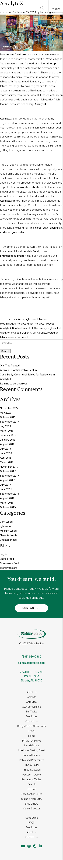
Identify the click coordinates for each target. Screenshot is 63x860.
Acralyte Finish (25, 323)
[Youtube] (23, 846)
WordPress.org (8, 567)
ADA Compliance (31, 706)
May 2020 (5, 412)
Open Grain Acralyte (34, 332)
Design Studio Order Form (31, 726)
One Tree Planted (10, 365)
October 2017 (8, 471)
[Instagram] (29, 846)
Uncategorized (8, 539)
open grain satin (14, 232)
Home (31, 735)
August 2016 (7, 498)
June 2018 (6, 453)
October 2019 (8, 417)
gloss (38, 227)
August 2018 (7, 444)
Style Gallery (31, 803)
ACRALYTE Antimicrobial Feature (19, 370)
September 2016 (9, 493)
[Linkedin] (40, 846)
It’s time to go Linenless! (14, 383)
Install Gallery (31, 745)
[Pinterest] (34, 846)
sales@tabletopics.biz (31, 662)
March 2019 (6, 430)
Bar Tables (31, 711)
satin (45, 227)
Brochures (31, 716)
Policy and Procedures (31, 760)
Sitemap (31, 789)
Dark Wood (18, 319)
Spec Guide (31, 817)
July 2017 (5, 484)
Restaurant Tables (31, 779)
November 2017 (9, 466)
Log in (3, 554)
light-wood (32, 319)
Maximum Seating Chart (31, 750)
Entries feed (7, 558)
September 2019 (9, 421)
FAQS (32, 822)
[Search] (42, 8)
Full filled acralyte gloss (42, 328)
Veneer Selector (31, 808)
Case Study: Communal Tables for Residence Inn (28, 374)
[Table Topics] (14, 8)
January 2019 (7, 439)
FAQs (31, 731)
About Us (31, 692)
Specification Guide (31, 794)
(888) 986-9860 (31, 656)
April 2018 (5, 457)
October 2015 (8, 507)
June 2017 (6, 489)
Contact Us (31, 608)
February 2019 (8, 435)
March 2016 (6, 502)
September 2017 (9, 475)
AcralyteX (5, 328)
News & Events (8, 535)
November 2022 (9, 408)
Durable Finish (20, 328)
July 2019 (5, 426)
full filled (29, 227)
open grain (56, 227)
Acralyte (31, 697)
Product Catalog (32, 769)
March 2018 (6, 462)
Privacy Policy (31, 765)
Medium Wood (8, 530)
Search (32, 784)
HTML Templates (31, 740)
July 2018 (5, 448)
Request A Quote (31, 774)
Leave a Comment (17, 337)
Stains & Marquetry (31, 798)
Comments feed (9, 563)
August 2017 (7, 480)
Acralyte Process (44, 323)
